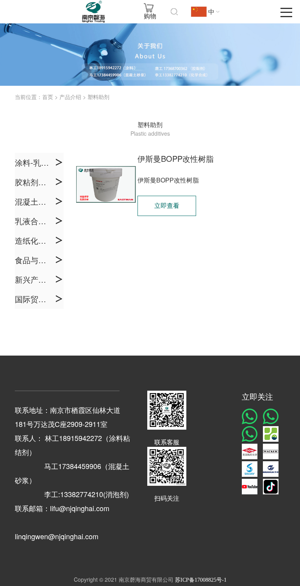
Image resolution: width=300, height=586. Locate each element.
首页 (47, 97)
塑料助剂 (98, 97)
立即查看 (166, 205)
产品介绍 (70, 97)
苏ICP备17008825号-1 (201, 580)
